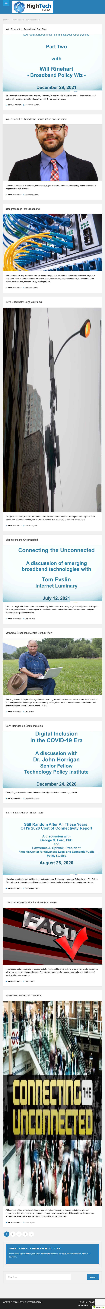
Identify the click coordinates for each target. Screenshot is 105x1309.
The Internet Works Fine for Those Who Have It (32, 902)
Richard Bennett (14, 105)
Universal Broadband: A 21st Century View (29, 633)
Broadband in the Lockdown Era (23, 995)
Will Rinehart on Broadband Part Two (26, 29)
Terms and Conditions (90, 1305)
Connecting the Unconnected (22, 539)
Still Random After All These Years (24, 812)
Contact (93, 1302)
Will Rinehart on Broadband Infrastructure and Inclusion (36, 119)
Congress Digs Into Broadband (23, 209)
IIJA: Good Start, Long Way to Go (24, 302)
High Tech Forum (32, 1302)
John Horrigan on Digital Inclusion (24, 726)
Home (5, 20)
